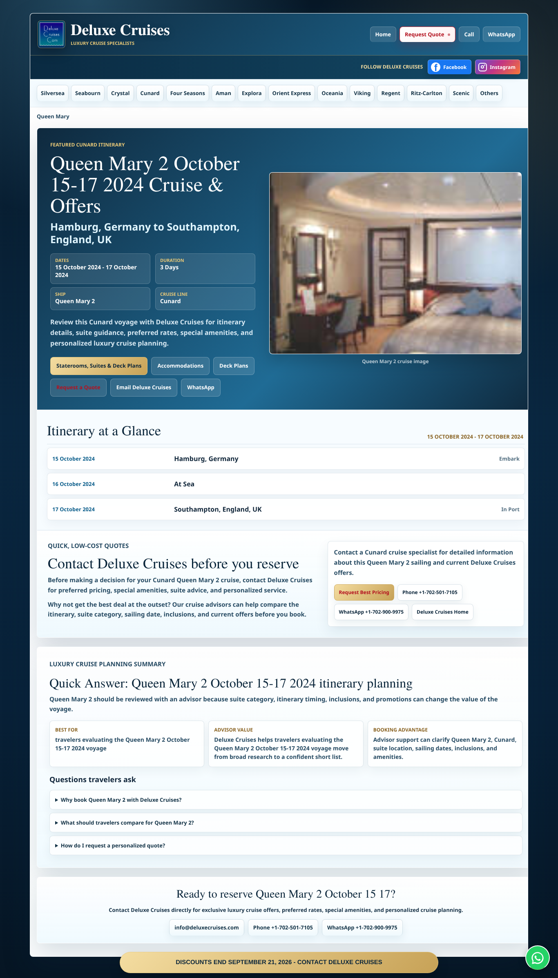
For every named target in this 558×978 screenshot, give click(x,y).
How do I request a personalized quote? (113, 845)
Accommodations (180, 365)
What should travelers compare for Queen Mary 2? (127, 822)
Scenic (461, 93)
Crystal (120, 93)
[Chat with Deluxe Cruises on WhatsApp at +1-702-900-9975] (537, 957)
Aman (223, 93)
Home (383, 34)
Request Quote (424, 34)
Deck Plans (233, 365)
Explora (252, 93)
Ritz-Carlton (426, 93)
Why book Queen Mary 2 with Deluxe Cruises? (121, 799)
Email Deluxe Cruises (144, 387)
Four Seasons (187, 93)
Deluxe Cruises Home (443, 611)
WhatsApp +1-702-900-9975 (371, 611)
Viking (362, 93)
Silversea (53, 93)
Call (469, 34)
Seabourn (87, 93)
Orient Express (291, 93)
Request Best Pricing (364, 592)
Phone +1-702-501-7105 (430, 592)
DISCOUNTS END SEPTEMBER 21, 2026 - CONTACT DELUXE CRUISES (279, 962)
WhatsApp (502, 34)
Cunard (150, 93)
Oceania (332, 93)
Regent (390, 93)
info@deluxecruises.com (206, 927)
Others (489, 93)
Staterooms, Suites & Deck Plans (98, 365)
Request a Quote (78, 387)
